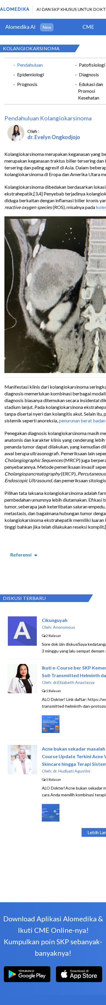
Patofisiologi (92, 65)
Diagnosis (89, 74)
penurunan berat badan (82, 420)
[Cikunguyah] (22, 644)
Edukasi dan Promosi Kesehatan (90, 90)
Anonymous (64, 627)
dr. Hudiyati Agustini (71, 770)
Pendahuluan (30, 65)
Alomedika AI (20, 26)
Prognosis (27, 84)
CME (88, 26)
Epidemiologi (30, 74)
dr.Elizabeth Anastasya (74, 682)
